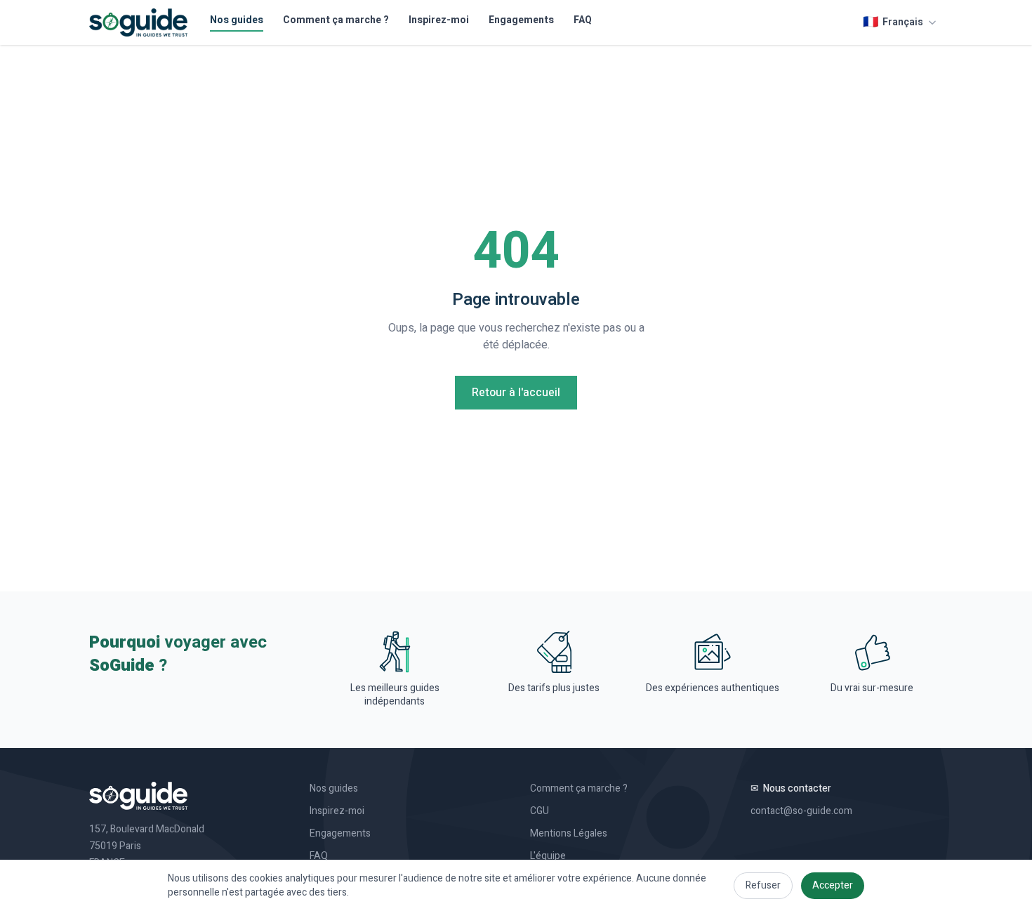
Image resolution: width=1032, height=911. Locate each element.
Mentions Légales (568, 834)
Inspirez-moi (439, 20)
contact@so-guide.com (801, 811)
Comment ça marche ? (336, 20)
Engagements (521, 20)
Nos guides (236, 20)
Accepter (832, 885)
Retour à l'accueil (516, 392)
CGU (539, 811)
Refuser (763, 885)
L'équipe (548, 856)
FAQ (583, 20)
